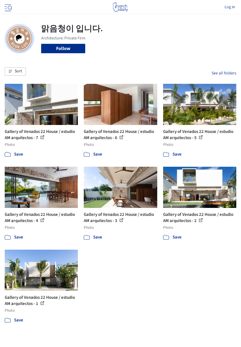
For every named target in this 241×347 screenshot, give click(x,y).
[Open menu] (8, 7)
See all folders (224, 73)
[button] (15, 71)
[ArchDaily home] (120, 7)
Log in (230, 7)
